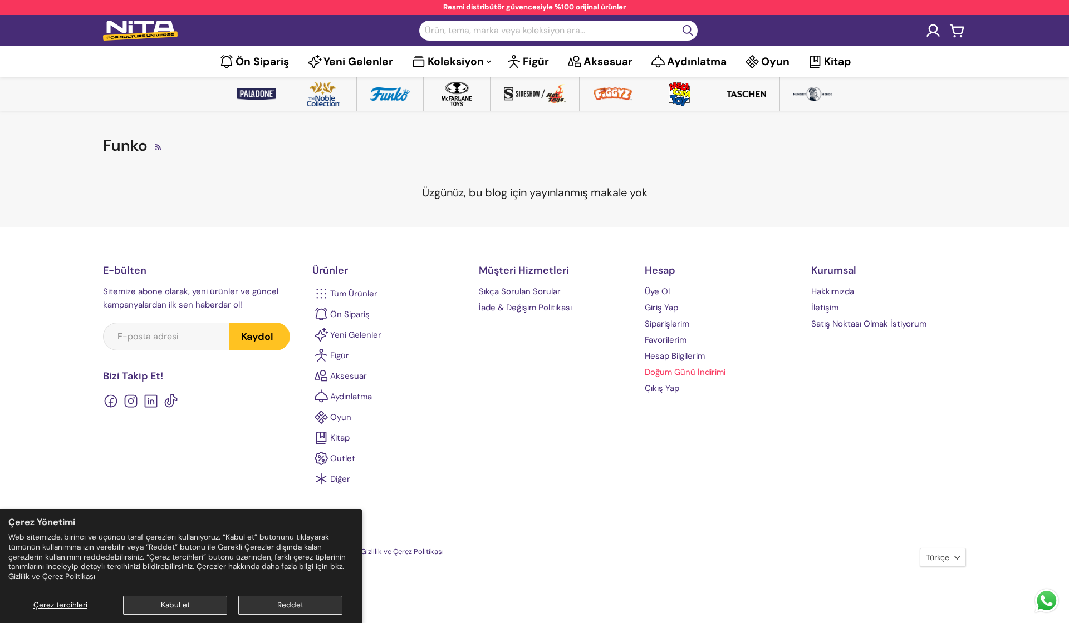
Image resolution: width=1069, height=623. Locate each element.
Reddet (290, 605)
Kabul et (175, 605)
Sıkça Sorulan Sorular (520, 291)
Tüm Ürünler (353, 293)
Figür (536, 61)
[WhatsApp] (1047, 611)
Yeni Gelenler (358, 61)
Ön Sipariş (262, 61)
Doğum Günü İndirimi (685, 372)
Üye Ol (657, 291)
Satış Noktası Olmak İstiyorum (868, 323)
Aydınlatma (697, 61)
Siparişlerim (667, 323)
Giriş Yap (661, 307)
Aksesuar (607, 61)
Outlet (342, 458)
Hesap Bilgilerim (675, 356)
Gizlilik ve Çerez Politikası (51, 576)
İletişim (824, 307)
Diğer (340, 478)
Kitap (837, 61)
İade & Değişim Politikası (525, 307)
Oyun (775, 61)
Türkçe (937, 557)
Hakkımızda (832, 291)
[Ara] (688, 31)
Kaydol (257, 336)
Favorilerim (665, 339)
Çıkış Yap (662, 388)
